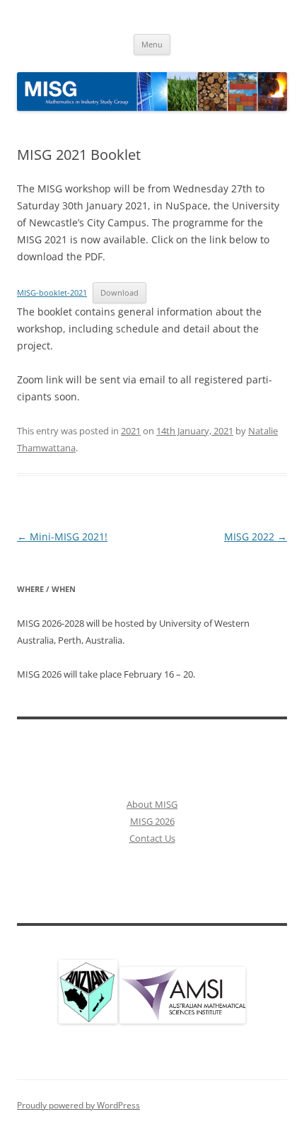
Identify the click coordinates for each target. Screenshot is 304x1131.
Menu (152, 44)
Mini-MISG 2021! (62, 536)
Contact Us (152, 838)
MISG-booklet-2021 (52, 292)
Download (119, 292)
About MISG (152, 804)
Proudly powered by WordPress (78, 1105)
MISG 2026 (152, 821)
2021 (131, 430)
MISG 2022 (255, 536)
